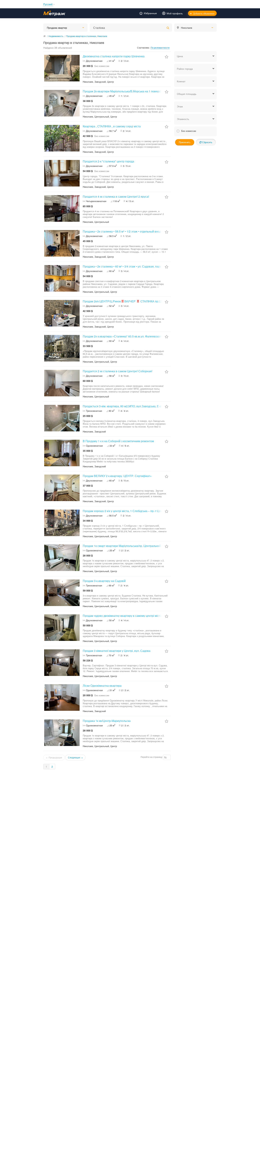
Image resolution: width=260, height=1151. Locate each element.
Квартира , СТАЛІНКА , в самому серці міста (112, 126)
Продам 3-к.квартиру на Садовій (104, 581)
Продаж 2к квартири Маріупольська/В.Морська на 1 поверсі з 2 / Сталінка (131, 91)
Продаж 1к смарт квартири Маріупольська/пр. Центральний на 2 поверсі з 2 (132, 546)
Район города (185, 68)
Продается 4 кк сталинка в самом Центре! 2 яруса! (116, 196)
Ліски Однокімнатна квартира (102, 686)
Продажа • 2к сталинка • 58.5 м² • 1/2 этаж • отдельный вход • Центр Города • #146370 (139, 231)
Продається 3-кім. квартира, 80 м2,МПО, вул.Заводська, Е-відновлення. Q (131, 406)
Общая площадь (186, 94)
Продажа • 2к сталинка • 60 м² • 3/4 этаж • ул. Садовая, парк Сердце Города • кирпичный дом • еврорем (151, 266)
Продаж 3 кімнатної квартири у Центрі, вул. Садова (116, 651)
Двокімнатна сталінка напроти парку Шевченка (114, 56)
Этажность (183, 119)
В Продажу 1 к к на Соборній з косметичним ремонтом (118, 441)
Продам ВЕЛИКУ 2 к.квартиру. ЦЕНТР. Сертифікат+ (117, 476)
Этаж (180, 106)
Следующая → (75, 757)
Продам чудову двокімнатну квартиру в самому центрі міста (122, 616)
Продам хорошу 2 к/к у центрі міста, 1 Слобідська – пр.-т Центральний (129, 511)
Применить (184, 142)
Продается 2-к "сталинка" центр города (108, 161)
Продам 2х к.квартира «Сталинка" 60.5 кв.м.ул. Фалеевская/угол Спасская (132, 336)
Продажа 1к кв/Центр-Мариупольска (107, 721)
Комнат (181, 81)
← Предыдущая (54, 757)
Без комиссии (188, 131)
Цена (180, 56)
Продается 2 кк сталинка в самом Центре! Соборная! (117, 371)
